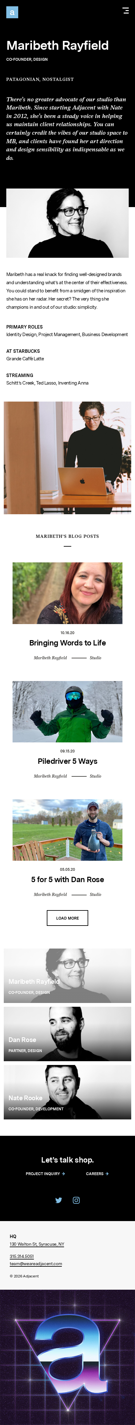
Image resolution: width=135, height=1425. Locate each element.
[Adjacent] (12, 12)
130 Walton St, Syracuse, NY (37, 1244)
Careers (95, 1174)
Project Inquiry (43, 1174)
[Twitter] (58, 1200)
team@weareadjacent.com (36, 1263)
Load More (67, 918)
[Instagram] (76, 1200)
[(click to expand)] (125, 11)
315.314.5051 (22, 1256)
